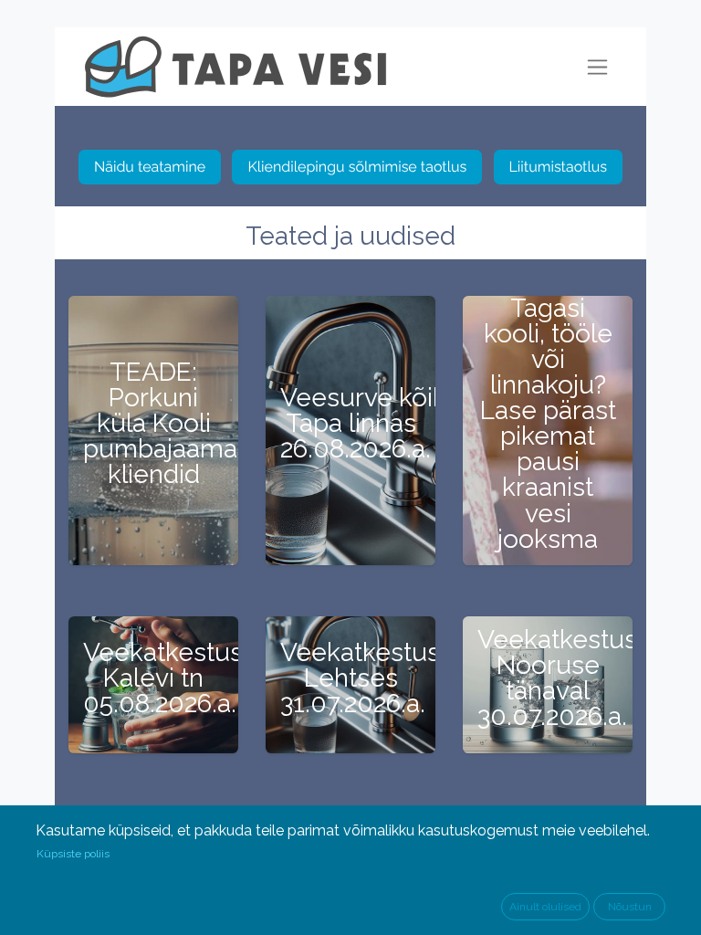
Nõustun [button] (630, 906)
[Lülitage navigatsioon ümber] (597, 67)
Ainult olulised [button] (545, 906)
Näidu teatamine (149, 166)
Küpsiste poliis (73, 853)
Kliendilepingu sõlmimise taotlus (356, 166)
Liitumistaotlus (558, 166)
